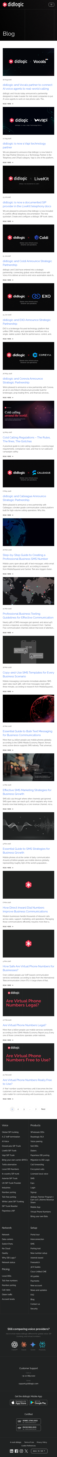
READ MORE (8, 104)
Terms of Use (29, 1442)
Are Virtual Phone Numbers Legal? (24, 1025)
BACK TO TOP (40, 1451)
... (29, 1109)
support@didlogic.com (28, 1384)
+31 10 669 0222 (28, 1376)
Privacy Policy (42, 1442)
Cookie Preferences (28, 1446)
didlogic (18, 1442)
